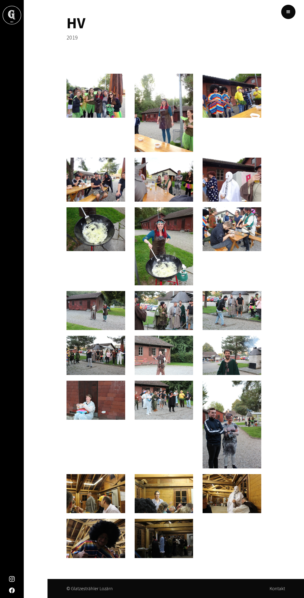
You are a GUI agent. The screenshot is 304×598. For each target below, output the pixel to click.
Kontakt (277, 588)
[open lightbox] (95, 98)
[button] (288, 12)
